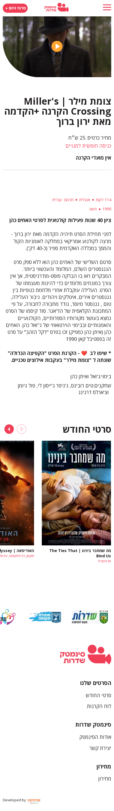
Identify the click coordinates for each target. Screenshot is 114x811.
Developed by (15, 800)
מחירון (104, 766)
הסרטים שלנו (95, 683)
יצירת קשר (100, 748)
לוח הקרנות (99, 706)
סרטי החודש (98, 695)
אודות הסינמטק (95, 737)
